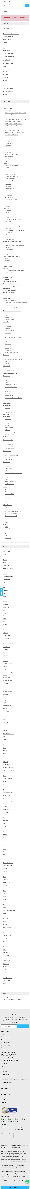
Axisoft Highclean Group (9, 958)
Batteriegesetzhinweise (8, 63)
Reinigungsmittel (7, 450)
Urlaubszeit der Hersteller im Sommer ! (13, 999)
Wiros (4, 837)
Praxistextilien (8, 141)
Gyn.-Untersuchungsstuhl (11, 513)
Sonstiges (7, 206)
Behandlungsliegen (9, 114)
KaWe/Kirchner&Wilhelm (9, 643)
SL (3, 784)
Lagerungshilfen (9, 427)
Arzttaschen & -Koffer (8, 156)
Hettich (4, 618)
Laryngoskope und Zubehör (9, 290)
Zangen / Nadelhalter (10, 174)
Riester (4, 744)
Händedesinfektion (9, 444)
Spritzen (7, 313)
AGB (4, 47)
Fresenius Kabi (6, 579)
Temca (4, 803)
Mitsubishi (5, 708)
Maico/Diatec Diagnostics (9, 672)
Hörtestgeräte (8, 217)
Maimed (5, 674)
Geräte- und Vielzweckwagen (12, 130)
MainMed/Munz (6, 677)
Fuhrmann (5, 585)
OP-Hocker (7, 147)
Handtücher (7, 466)
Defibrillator (5, 268)
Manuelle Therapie (9, 434)
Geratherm (5, 590)
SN (3, 789)
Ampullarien (8, 161)
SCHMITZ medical (7, 504)
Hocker (6, 531)
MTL (4, 986)
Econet (4, 907)
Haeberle (5, 496)
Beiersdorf (5, 885)
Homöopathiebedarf (9, 370)
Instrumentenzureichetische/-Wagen (13, 511)
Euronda (5, 573)
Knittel (4, 652)
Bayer (4, 913)
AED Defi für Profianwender (11, 272)
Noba (4, 719)
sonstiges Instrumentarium (11, 176)
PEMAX (5, 730)
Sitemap (5, 94)
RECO (4, 742)
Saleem (5, 972)
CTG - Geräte (8, 212)
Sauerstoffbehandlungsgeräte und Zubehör (13, 286)
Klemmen (7, 172)
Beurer (4, 888)
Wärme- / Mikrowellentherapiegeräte (14, 226)
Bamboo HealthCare (8, 862)
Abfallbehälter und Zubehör (11, 134)
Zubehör (7, 275)
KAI (4, 641)
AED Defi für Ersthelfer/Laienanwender (14, 270)
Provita (4, 739)
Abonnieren (23, 1026)
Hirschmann (6, 624)
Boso (4, 932)
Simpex (5, 524)
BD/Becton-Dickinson (8, 882)
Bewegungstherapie (8, 414)
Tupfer (6, 346)
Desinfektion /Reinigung (10, 300)
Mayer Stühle (6, 683)
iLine (4, 916)
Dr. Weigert (5, 557)
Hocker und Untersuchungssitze (12, 117)
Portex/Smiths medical (8, 733)
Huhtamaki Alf (6, 627)
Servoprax (5, 924)
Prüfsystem (7, 254)
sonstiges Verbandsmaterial (11, 352)
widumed (5, 938)
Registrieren (6, 71)
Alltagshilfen (8, 418)
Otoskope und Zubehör (10, 193)
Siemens (5, 944)
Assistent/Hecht (6, 871)
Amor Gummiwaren (7, 977)
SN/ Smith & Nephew (8, 792)
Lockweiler (5, 660)
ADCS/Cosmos (6, 930)
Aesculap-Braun (7, 935)
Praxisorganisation (9, 143)
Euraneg (5, 571)
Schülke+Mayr (6, 764)
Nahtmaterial (8, 350)
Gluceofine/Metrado (8, 946)
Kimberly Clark (6, 649)
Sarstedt (5, 756)
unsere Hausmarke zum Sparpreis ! (13, 378)
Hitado (4, 949)
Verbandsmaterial (7, 335)
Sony (4, 798)
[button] (22, 1)
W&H (4, 823)
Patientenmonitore (7, 266)
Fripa (4, 582)
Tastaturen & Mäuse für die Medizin (11, 256)
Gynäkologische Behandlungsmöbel (13, 125)
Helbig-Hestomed (7, 613)
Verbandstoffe (6, 375)
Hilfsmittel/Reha (7, 416)
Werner (5, 831)
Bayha (4, 876)
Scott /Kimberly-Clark (8, 770)
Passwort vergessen (8, 69)
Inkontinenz (7, 407)
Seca (4, 773)
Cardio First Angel (7, 865)
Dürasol (5, 559)
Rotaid (4, 753)
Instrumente (6, 163)
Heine (4, 610)
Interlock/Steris (6, 635)
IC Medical (5, 632)
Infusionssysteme (7, 393)
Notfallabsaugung (7, 288)
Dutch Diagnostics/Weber (9, 910)
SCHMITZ (5, 761)
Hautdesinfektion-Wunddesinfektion (11, 400)
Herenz (4, 615)
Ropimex (5, 750)
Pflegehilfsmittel (7, 405)
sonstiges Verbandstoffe (10, 386)
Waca (4, 826)
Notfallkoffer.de (6, 551)
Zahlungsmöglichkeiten (8, 36)
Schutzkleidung (8, 361)
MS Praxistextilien (7, 714)
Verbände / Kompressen (11, 481)
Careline (5, 874)
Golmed (5, 593)
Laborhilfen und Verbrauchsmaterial (13, 324)
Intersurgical (6, 638)
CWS (4, 893)
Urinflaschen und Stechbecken (12, 410)
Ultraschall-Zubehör (9, 239)
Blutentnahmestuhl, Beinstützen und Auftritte (15, 119)
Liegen (6, 491)
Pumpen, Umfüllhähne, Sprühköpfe (13, 472)
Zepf (4, 840)
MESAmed (5, 702)
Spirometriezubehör (9, 237)
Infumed (5, 969)
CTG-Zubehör (8, 234)
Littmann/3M (6, 658)
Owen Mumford (6, 722)
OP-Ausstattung (7, 145)
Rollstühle (7, 429)
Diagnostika (7, 328)
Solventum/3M (6, 795)
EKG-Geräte (8, 210)
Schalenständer (8, 520)
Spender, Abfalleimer (10, 475)
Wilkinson (5, 834)
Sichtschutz (7, 139)
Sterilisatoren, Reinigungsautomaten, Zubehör (16, 307)
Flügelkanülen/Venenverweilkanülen (13, 397)
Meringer (5, 966)
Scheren (7, 167)
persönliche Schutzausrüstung (10, 455)
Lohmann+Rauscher (8, 663)
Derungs (5, 983)
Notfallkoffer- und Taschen (9, 281)
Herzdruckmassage (7, 277)
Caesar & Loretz (7, 980)
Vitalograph (5, 820)
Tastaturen (7, 260)
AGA (4, 941)
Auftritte (7, 522)
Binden (6, 339)
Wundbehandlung (9, 348)
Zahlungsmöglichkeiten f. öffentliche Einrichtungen (11, 59)
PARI (4, 725)
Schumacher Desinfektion (9, 767)
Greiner (5, 489)
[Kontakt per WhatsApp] (27, 1182)
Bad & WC (7, 421)
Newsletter (5, 77)
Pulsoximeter (6, 279)
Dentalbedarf (6, 354)
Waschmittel (8, 453)
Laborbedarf (6, 321)
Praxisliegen (8, 110)
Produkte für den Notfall (8, 292)
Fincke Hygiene (6, 955)
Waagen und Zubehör (10, 204)
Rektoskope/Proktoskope (11, 199)
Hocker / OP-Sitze (9, 509)
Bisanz (4, 921)
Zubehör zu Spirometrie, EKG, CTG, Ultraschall (14, 230)
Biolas (4, 890)
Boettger (5, 845)
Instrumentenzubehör (10, 180)
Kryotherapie (8, 228)
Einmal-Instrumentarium (10, 178)
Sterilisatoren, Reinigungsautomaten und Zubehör (13, 242)
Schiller (4, 759)
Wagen (6, 502)
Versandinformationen (8, 56)
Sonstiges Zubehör (9, 319)
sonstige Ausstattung (10, 432)
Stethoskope (8, 190)
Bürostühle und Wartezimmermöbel (13, 128)
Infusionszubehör (9, 317)
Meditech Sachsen (7, 691)
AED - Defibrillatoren (8, 39)
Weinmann (5, 829)
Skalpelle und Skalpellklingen (12, 165)
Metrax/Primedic (7, 705)
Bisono (4, 899)
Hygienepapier (6, 461)
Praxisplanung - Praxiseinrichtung (11, 33)
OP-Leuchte (8, 152)
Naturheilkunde (6, 365)
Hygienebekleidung (9, 459)
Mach (4, 669)
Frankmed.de (6, 28)
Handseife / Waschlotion (10, 446)
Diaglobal (5, 904)
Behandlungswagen (9, 517)
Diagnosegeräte (7, 186)
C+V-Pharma (6, 857)
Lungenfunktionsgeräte (10, 215)
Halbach (5, 601)
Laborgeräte (8, 332)
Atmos (4, 859)
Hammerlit (5, 604)
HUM (4, 629)
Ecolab (4, 562)
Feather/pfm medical (8, 576)
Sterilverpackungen (9, 251)
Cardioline (5, 868)
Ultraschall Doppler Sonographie (13, 219)
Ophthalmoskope (9, 197)
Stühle (6, 535)
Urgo (4, 817)
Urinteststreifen (8, 326)
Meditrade (5, 694)
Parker (4, 728)
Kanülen (7, 315)
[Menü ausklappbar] (2, 1)
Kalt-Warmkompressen (10, 412)
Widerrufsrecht (6, 50)
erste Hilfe (5, 477)
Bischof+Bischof (7, 927)
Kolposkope (7, 201)
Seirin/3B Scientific (7, 778)
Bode (4, 843)
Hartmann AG (6, 607)
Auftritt (6, 526)
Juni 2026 (5, 997)
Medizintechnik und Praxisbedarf (11, 31)
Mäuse (6, 258)
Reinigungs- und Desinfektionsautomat (14, 245)
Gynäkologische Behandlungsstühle (13, 123)
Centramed (5, 879)
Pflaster (6, 341)
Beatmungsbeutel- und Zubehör (10, 283)
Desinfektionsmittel (7, 442)
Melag (4, 700)
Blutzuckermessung (9, 330)
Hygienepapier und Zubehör (11, 304)
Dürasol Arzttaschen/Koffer (11, 158)
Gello (4, 587)
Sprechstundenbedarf (8, 91)
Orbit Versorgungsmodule (11, 515)
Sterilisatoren (8, 247)
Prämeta (5, 736)
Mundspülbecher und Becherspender (14, 359)
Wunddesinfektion (9, 483)
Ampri (4, 851)
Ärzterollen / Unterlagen (10, 464)
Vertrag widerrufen (15, 1187)
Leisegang (5, 655)
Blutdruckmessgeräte (10, 188)
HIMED (4, 621)
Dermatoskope (8, 195)
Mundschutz (8, 357)
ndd (4, 716)
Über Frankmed (7, 83)
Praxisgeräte (6, 208)
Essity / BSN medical (8, 568)
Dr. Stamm (5, 554)
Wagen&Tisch (8, 537)
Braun (4, 854)
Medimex (5, 688)
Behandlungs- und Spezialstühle (12, 121)
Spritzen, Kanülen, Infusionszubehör (12, 310)
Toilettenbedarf (8, 468)
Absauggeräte (8, 221)
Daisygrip (5, 896)
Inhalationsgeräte (9, 223)
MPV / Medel (6, 711)
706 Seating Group (7, 960)
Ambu (4, 848)
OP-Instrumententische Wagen (12, 150)
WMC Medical (6, 952)
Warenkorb (5, 74)
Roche (4, 747)
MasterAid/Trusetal (7, 680)
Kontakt (5, 80)
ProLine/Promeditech (8, 918)
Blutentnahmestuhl (9, 528)
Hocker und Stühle (9, 493)
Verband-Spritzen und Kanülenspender (14, 132)
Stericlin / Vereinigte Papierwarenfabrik (12, 801)
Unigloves (5, 815)
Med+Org (5, 686)
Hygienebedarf (6, 298)
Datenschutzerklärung (8, 1019)
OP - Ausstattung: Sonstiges (11, 154)
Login (4, 66)
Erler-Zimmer (6, 565)
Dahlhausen (6, 963)
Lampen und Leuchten (10, 136)
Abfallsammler (8, 498)
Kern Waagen (6, 646)
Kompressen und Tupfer (11, 384)
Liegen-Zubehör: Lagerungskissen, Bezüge (15, 112)
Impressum (5, 42)
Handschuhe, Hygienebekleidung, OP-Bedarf (16, 302)
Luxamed (5, 666)
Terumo (5, 806)
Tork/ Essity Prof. (7, 812)
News (4, 85)
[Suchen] (27, 5)
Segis (4, 775)
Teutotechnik (6, 809)
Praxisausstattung (7, 108)
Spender (7, 500)
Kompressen (8, 343)
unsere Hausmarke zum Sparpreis (13, 337)
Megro (4, 697)
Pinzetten (7, 169)
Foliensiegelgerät (9, 249)
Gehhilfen (7, 423)
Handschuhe (8, 457)
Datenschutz (6, 45)
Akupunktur (7, 368)
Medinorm (5, 975)
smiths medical (6, 787)
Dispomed (5, 902)
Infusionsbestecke (9, 395)
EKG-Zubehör (8, 232)
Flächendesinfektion (10, 448)
